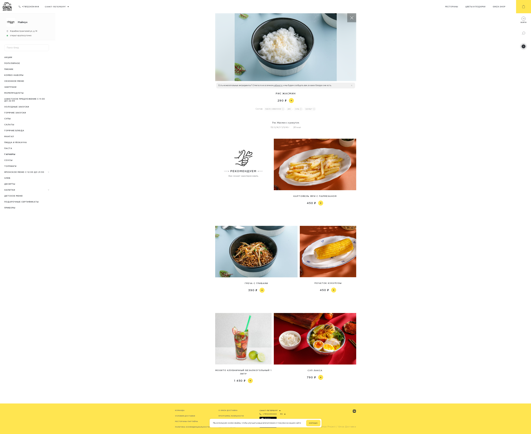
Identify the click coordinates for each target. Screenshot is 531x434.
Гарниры (9, 154)
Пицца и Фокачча (15, 142)
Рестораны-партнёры (186, 421)
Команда (180, 410)
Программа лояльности (231, 416)
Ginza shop (499, 7)
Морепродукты (14, 93)
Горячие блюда (14, 130)
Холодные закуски (16, 107)
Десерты (9, 184)
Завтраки (10, 87)
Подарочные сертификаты (21, 202)
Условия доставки (185, 416)
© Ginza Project (327, 427)
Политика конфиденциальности (192, 427)
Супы (7, 119)
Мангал (9, 136)
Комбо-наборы (14, 75)
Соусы (8, 160)
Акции (8, 57)
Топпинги (10, 166)
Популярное (12, 63)
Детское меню (13, 196)
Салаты (9, 124)
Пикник (8, 69)
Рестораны (451, 7)
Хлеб (7, 178)
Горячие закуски (15, 113)
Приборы (9, 208)
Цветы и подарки (475, 7)
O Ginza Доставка (228, 410)
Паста (8, 148)
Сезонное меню (14, 81)
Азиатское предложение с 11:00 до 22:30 (24, 100)
